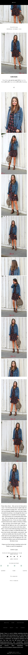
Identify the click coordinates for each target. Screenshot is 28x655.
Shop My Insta (20, 622)
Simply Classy (15, 652)
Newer (3, 570)
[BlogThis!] (10, 556)
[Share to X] (14, 556)
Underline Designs (16, 653)
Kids (17, 627)
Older (24, 570)
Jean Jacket (13, 82)
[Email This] (7, 556)
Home (14, 570)
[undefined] (4, 565)
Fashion (16, 559)
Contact (23, 627)
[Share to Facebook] (17, 556)
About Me (6, 622)
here (27, 640)
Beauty (11, 627)
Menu (14, 2)
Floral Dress (5, 80)
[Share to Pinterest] (20, 556)
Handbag (24, 82)
